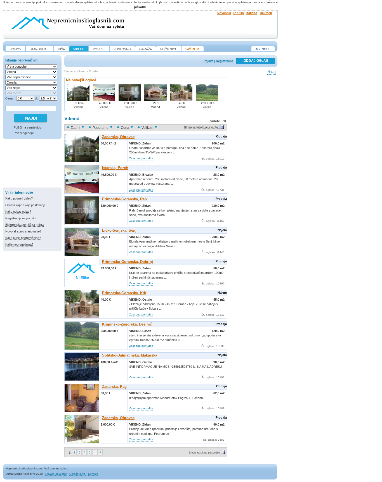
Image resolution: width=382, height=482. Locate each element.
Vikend (81, 71)
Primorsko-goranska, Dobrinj (127, 262)
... (95, 452)
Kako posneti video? (19, 198)
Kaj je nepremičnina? (19, 244)
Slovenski (224, 13)
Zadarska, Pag (114, 386)
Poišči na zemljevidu (27, 127)
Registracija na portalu (20, 218)
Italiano (251, 13)
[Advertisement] (32, 164)
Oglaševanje (77, 473)
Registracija (224, 61)
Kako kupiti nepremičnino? (23, 237)
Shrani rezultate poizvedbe (201, 127)
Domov (68, 71)
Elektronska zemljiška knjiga (24, 224)
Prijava (208, 61)
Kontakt (93, 473)
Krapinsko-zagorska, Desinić (127, 324)
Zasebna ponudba (141, 158)
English (238, 13)
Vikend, (135, 143)
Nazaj (271, 72)
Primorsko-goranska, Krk (124, 293)
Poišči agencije (24, 133)
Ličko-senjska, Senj (119, 230)
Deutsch (266, 13)
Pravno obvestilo (56, 473)
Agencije (263, 49)
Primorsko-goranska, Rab (124, 199)
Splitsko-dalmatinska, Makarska (129, 355)
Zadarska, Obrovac (118, 137)
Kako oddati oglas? (18, 211)
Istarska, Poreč (115, 168)
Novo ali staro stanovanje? (23, 231)
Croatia (93, 71)
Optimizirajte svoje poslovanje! (25, 205)
